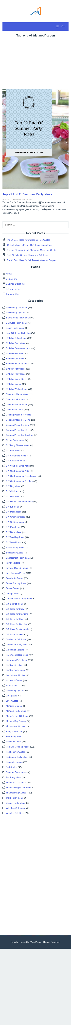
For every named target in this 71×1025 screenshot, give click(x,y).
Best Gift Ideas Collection (18, 333)
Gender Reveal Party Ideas (19, 598)
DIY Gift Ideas (13, 491)
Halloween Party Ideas (16, 659)
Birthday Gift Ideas (15, 353)
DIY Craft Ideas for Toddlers (19, 481)
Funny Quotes (12, 588)
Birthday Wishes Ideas (17, 389)
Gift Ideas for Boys (15, 618)
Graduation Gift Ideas (16, 639)
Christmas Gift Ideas (16, 399)
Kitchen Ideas (12, 685)
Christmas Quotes (14, 409)
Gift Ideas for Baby (15, 608)
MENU (63, 26)
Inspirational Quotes (15, 675)
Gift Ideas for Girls (15, 634)
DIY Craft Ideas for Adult (18, 465)
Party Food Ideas (14, 731)
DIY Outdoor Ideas (15, 521)
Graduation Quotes (15, 649)
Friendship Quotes (14, 578)
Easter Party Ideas (15, 547)
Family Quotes (13, 562)
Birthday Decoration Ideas (18, 348)
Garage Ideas (12, 593)
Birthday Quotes (13, 383)
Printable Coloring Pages (18, 746)
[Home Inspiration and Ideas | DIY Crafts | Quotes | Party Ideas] (35, 10)
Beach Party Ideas (15, 327)
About (9, 273)
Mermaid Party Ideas (16, 710)
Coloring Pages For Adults (18, 414)
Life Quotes (11, 695)
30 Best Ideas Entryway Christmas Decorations (29, 244)
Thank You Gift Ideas (16, 782)
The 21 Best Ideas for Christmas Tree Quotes (28, 239)
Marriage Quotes (14, 705)
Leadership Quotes (15, 690)
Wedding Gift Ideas (15, 813)
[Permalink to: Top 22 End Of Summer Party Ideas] (35, 140)
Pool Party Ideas (14, 736)
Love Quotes (12, 700)
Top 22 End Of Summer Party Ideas (27, 194)
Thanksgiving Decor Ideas (18, 787)
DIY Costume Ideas (15, 460)
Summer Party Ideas (16, 772)
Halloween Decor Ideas (17, 654)
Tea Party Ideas (13, 777)
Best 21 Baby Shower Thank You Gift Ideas (27, 255)
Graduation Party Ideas (17, 644)
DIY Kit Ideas (12, 506)
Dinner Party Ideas (15, 440)
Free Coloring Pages (15, 573)
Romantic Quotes (14, 761)
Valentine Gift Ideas (15, 808)
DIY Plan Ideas (13, 527)
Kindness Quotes (14, 680)
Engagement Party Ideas (18, 557)
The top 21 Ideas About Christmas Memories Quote (31, 250)
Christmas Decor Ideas (17, 394)
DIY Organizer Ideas (15, 516)
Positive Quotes (13, 741)
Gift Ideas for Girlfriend (17, 629)
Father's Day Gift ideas (17, 567)
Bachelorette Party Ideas (18, 317)
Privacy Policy (13, 288)
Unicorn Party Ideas (15, 802)
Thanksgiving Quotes (16, 792)
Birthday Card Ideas (15, 343)
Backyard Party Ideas (16, 322)
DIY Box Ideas (13, 450)
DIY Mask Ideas (13, 511)
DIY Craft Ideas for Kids (17, 470)
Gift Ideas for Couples (16, 624)
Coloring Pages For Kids (17, 430)
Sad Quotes (11, 767)
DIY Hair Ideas (13, 496)
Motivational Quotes (15, 726)
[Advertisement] (30, 64)
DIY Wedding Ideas (15, 537)
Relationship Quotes (15, 751)
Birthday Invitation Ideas (17, 363)
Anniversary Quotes (15, 312)
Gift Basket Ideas (14, 603)
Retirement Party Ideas (17, 756)
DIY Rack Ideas (13, 532)
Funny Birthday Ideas (16, 583)
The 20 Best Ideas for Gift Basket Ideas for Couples (31, 260)
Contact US (11, 278)
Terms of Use (12, 294)
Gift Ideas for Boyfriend (17, 613)
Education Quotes (14, 552)
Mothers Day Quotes (16, 721)
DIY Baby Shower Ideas (17, 445)
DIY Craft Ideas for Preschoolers (21, 476)
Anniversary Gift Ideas (16, 307)
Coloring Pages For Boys (18, 419)
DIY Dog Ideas (13, 486)
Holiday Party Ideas (15, 670)
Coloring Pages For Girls (17, 424)
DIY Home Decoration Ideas (19, 501)
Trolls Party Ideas (14, 797)
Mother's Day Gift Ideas (17, 716)
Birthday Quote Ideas (16, 378)
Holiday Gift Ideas (14, 664)
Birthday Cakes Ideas (16, 338)
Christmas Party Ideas (16, 404)
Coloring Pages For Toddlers (19, 435)
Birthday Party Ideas (16, 368)
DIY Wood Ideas (14, 542)
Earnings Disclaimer (15, 283)
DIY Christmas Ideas (16, 455)
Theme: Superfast (51, 942)
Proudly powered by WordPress (26, 942)
